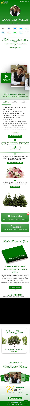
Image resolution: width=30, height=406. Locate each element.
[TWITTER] (21, 28)
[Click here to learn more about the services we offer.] (15, 390)
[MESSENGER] (15, 28)
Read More (15, 132)
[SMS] (15, 32)
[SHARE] (21, 32)
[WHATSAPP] (27, 28)
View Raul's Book (15, 287)
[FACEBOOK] (9, 28)
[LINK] (27, 32)
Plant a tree (15, 187)
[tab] (6, 102)
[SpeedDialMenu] (26, 402)
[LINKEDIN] (3, 32)
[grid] (15, 78)
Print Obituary (16, 136)
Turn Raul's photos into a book (15, 94)
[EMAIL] (9, 32)
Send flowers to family (15, 162)
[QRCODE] (3, 28)
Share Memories (16, 398)
